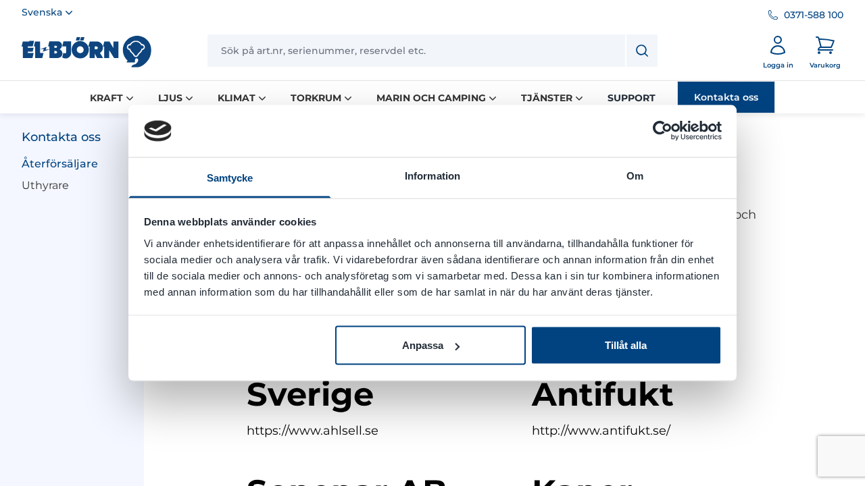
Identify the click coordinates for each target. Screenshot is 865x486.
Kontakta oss (726, 97)
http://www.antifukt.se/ (601, 430)
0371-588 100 (813, 14)
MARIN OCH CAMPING (431, 98)
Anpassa (422, 345)
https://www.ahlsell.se (312, 430)
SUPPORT (632, 98)
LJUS (170, 98)
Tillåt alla (626, 345)
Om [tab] (634, 175)
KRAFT (106, 98)
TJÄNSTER (546, 98)
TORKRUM (316, 98)
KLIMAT (236, 98)
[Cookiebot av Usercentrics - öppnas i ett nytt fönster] (662, 131)
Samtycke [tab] (230, 177)
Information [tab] (432, 175)
